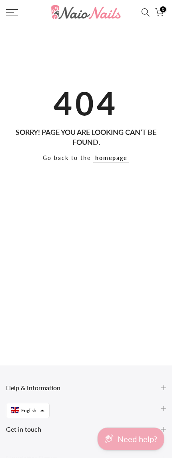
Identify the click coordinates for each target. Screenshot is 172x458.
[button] (27, 410)
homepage (111, 157)
